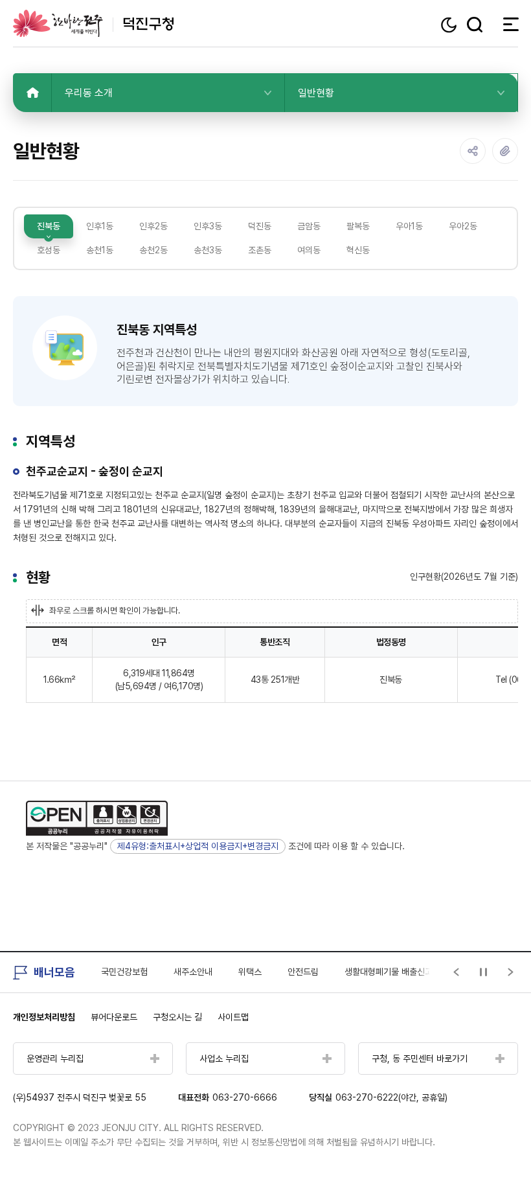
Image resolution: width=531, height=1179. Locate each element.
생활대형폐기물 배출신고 (389, 972)
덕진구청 (93, 23)
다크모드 (450, 25)
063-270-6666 (244, 1097)
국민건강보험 (124, 972)
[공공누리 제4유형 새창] (97, 818)
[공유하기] (473, 151)
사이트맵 (233, 1017)
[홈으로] (32, 92)
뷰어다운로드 (114, 1017)
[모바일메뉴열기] (507, 24)
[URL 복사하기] (505, 151)
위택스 (250, 972)
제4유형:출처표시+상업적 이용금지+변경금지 (197, 846)
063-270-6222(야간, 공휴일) (391, 1097)
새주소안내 (193, 972)
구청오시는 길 (177, 1017)
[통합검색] (474, 24)
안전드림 (303, 972)
